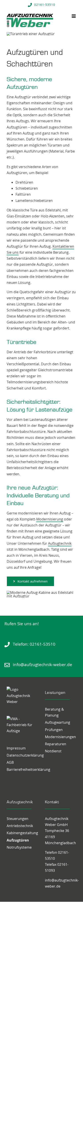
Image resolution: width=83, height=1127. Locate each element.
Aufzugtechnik (59, 543)
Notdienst (53, 751)
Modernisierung (49, 519)
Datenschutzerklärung (22, 755)
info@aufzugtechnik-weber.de (42, 664)
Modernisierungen (60, 736)
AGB (10, 762)
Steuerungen (17, 818)
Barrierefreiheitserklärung (22, 769)
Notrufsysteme (19, 847)
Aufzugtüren (18, 840)
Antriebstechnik (20, 825)
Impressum (16, 748)
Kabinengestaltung (22, 832)
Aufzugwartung (57, 722)
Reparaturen (55, 743)
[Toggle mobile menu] (74, 16)
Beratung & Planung (54, 712)
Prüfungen (54, 729)
